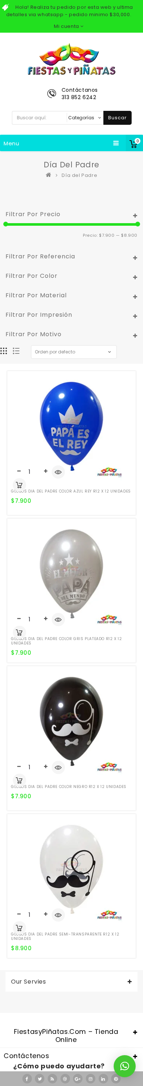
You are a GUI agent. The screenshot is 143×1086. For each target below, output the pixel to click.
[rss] (52, 1078)
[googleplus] (77, 1078)
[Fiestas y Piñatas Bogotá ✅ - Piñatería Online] (50, 175)
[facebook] (27, 1078)
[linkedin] (103, 1078)
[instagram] (90, 1078)
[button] (125, 1066)
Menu (11, 143)
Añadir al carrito (19, 484)
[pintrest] (116, 1078)
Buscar (117, 117)
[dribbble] (65, 1078)
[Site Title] (71, 58)
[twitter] (39, 1078)
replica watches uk (44, 1014)
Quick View (58, 472)
